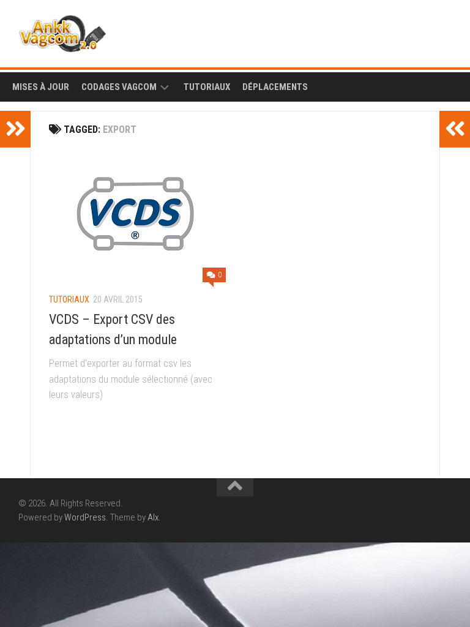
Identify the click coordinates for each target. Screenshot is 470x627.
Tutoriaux (207, 86)
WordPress (85, 517)
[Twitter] (444, 31)
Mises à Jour (40, 86)
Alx (153, 517)
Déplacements (275, 86)
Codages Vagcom (119, 86)
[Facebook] (424, 31)
